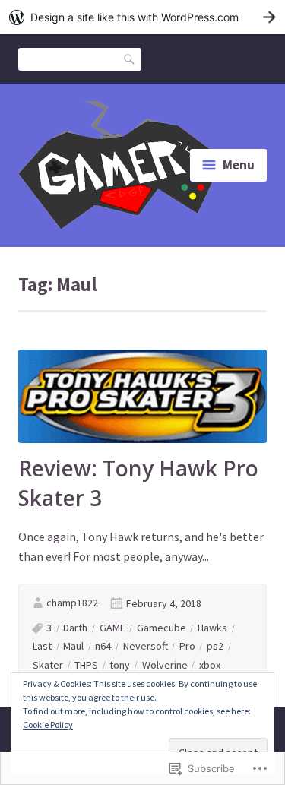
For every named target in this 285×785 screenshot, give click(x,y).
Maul (73, 646)
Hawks (212, 628)
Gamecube (161, 628)
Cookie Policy (48, 724)
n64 (103, 646)
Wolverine (165, 665)
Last (42, 646)
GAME (112, 628)
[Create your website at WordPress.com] (142, 17)
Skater (48, 665)
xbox (209, 665)
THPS (86, 665)
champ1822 (72, 602)
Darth (75, 628)
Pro (187, 646)
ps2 (215, 646)
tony (119, 665)
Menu (239, 165)
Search (130, 58)
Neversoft (145, 646)
